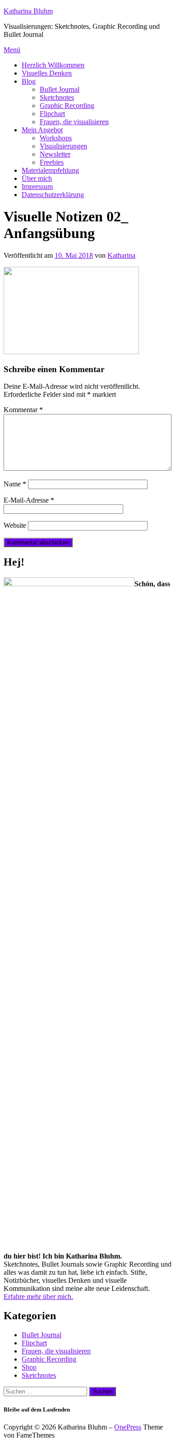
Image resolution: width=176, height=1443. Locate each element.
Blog (29, 81)
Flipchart (52, 113)
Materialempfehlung (50, 170)
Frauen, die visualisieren (74, 122)
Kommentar (23, 410)
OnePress (127, 1427)
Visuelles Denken (47, 73)
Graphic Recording (67, 105)
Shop (29, 1367)
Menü (12, 50)
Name (15, 484)
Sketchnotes (57, 97)
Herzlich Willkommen (53, 65)
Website (15, 525)
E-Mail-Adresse (29, 500)
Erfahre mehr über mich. (38, 1296)
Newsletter (55, 154)
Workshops (56, 138)
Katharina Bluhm (28, 11)
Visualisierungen (63, 146)
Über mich (37, 178)
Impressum (37, 186)
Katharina (121, 255)
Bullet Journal (59, 89)
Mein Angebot (42, 130)
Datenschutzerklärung (53, 194)
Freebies (52, 162)
